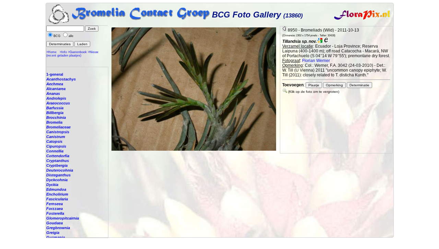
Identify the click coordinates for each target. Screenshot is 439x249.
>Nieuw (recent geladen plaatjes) (72, 53)
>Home (51, 52)
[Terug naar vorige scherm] (284, 30)
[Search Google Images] (320, 41)
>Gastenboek (77, 52)
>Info (63, 52)
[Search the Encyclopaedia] (326, 41)
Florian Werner (316, 60)
